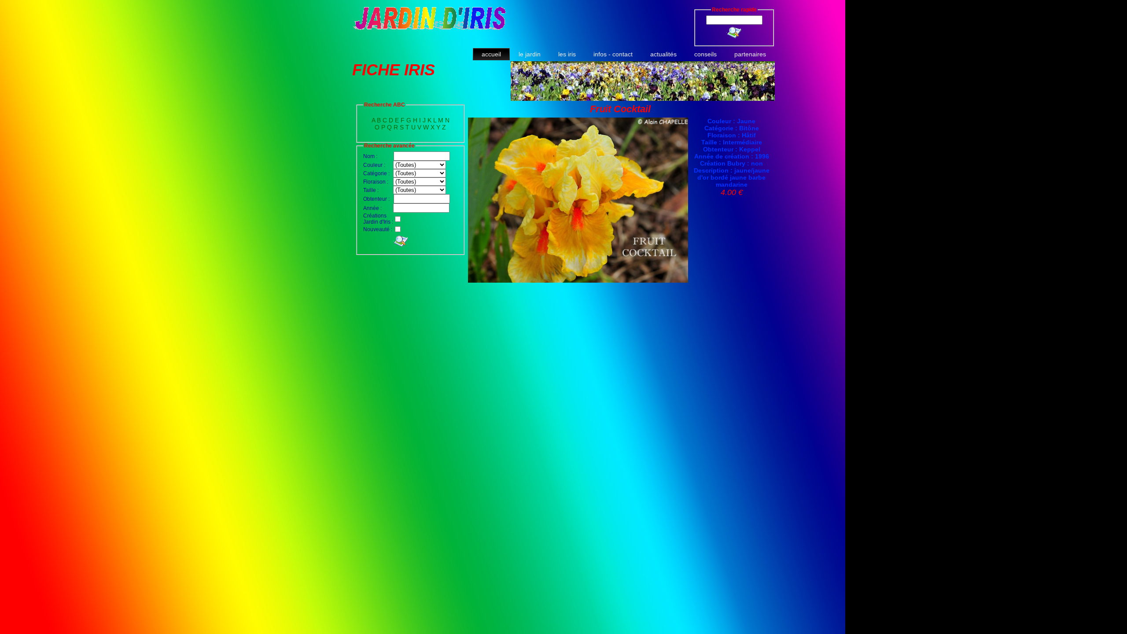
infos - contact (613, 54)
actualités (663, 54)
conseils (705, 54)
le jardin (530, 54)
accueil (491, 54)
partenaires (750, 54)
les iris (567, 54)
